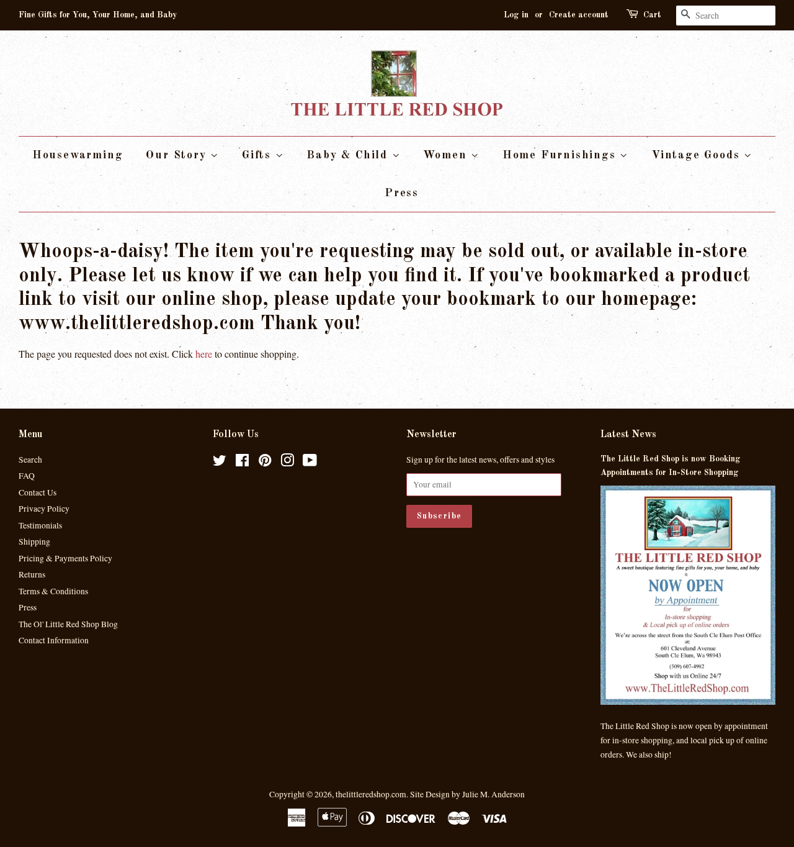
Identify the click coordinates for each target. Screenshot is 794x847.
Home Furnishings (561, 155)
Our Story (178, 155)
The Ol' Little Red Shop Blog (68, 624)
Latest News (628, 435)
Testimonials (40, 525)
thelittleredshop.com (371, 794)
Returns (32, 574)
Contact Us (37, 492)
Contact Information (54, 640)
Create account (579, 15)
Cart (652, 15)
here (203, 353)
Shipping (34, 541)
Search (30, 459)
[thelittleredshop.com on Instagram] (287, 462)
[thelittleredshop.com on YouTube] (310, 462)
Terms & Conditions (53, 591)
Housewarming (77, 155)
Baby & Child (348, 155)
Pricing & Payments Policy (65, 558)
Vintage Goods (697, 155)
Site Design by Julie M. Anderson (467, 794)
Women (447, 155)
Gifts (258, 155)
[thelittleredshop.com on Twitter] (219, 462)
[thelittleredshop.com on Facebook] (242, 462)
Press (402, 193)
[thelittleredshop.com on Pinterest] (265, 462)
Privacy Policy (44, 508)
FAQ (27, 475)
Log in (516, 15)
